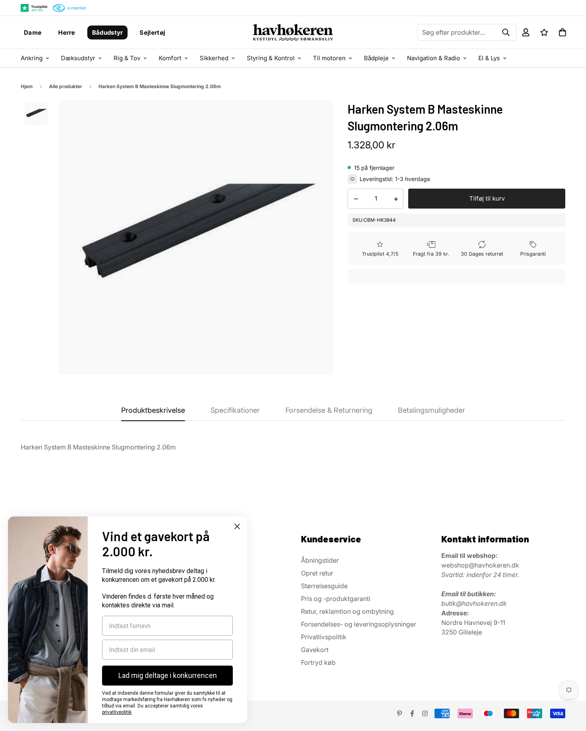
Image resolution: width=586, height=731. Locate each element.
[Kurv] (562, 32)
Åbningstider (320, 560)
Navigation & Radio (433, 58)
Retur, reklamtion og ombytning (347, 611)
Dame (32, 32)
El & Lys (489, 58)
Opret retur (317, 573)
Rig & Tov (127, 58)
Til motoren (329, 58)
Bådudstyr (107, 32)
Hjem (27, 86)
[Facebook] (412, 713)
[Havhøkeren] (293, 32)
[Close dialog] (237, 526)
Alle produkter (65, 86)
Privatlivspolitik (323, 637)
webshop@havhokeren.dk (480, 565)
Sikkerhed (214, 58)
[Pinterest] (399, 713)
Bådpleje (376, 58)
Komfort (170, 58)
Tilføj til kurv (487, 198)
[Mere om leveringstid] (352, 179)
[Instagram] (425, 713)
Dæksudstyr (78, 58)
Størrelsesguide (324, 586)
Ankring (32, 58)
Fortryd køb (318, 662)
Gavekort (314, 650)
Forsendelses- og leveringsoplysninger (358, 624)
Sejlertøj (152, 32)
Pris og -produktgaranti (335, 599)
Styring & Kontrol (271, 58)
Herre (66, 32)
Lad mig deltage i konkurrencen (167, 675)
